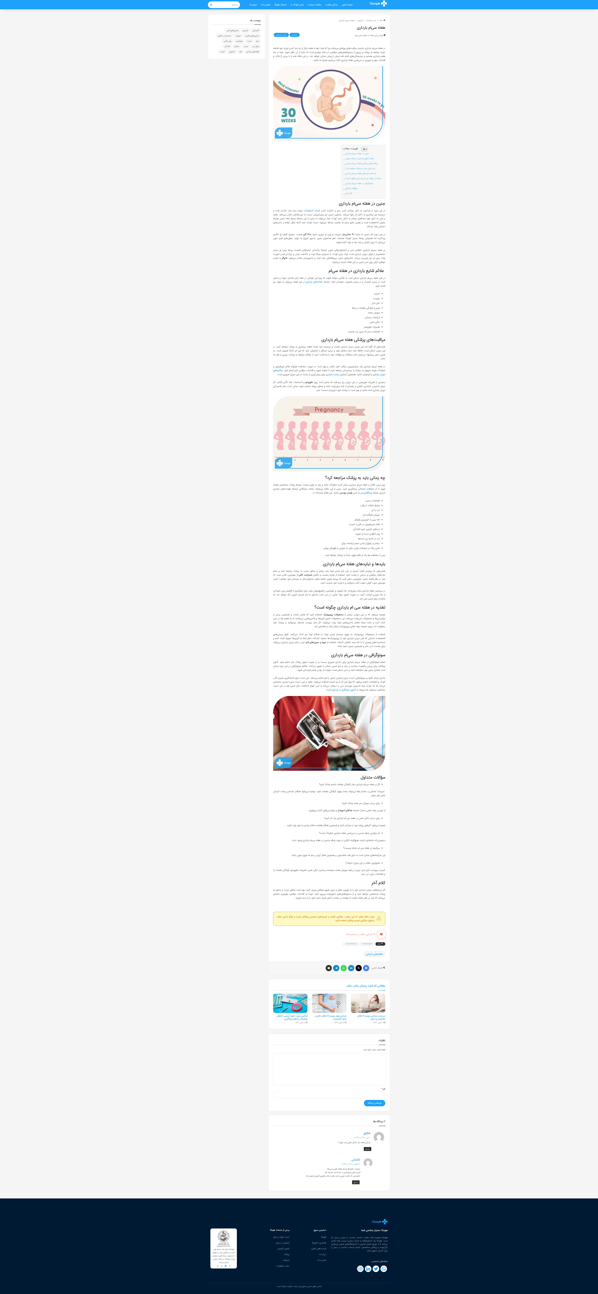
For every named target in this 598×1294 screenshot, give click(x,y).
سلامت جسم (315, 4)
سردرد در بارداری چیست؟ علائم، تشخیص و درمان (371, 1017)
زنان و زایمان (281, 34)
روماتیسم (239, 41)
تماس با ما (265, 4)
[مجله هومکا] (378, 3)
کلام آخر (348, 193)
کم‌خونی (232, 51)
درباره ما (253, 4)
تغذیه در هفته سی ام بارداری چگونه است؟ (363, 178)
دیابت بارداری (332, 374)
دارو (257, 41)
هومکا (323, 1237)
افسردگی (255, 30)
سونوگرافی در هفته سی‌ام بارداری (359, 183)
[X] (359, 968)
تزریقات (286, 1260)
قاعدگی (227, 46)
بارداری (360, 20)
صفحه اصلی (347, 4)
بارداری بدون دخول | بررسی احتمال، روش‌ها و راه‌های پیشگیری (292, 1017)
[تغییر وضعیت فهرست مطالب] (362, 149)
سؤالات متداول (351, 188)
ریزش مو (256, 46)
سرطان (236, 46)
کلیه (240, 51)
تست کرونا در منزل (281, 1237)
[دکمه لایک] (381, 934)
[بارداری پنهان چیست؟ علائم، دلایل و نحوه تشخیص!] (329, 1003)
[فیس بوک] (366, 968)
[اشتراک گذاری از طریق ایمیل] (329, 968)
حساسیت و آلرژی (224, 35)
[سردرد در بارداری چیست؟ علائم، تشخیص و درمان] (368, 1003)
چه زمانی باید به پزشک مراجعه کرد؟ (360, 168)
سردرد (246, 46)
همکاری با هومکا (319, 1243)
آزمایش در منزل (282, 1243)
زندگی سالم (332, 4)
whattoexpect (367, 944)
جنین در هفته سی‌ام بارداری (357, 153)
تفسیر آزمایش (283, 1248)
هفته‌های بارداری (374, 954)
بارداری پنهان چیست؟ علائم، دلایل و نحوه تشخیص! (330, 1017)
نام (383, 1089)
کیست (222, 51)
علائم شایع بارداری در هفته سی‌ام (359, 158)
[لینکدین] (351, 968)
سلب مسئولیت (282, 1266)
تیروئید (238, 35)
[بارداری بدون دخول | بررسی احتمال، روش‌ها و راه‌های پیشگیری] (290, 1003)
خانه (381, 20)
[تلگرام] (336, 968)
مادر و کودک (298, 4)
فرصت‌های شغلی (318, 1248)
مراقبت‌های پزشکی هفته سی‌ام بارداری (361, 163)
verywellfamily (351, 944)
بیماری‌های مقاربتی (252, 35)
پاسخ (367, 1149)
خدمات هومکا (281, 4)
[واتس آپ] (344, 968)
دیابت (249, 41)
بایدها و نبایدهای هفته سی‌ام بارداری (360, 173)
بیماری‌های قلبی (232, 30)
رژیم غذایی (227, 41)
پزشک (286, 1254)
